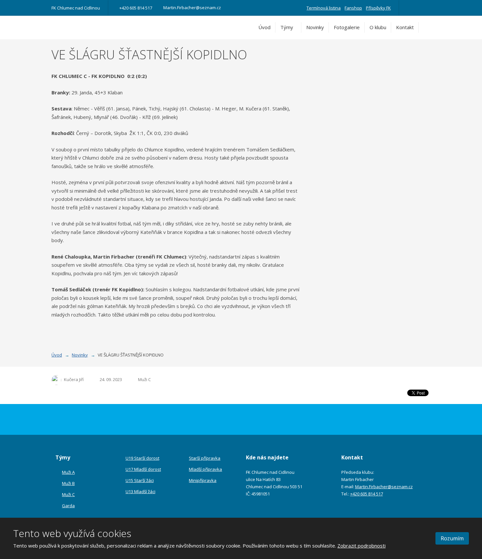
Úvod (264, 27)
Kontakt (405, 27)
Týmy (286, 27)
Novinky (315, 27)
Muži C (144, 379)
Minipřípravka (202, 480)
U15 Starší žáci (140, 480)
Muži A (68, 472)
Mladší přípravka (205, 469)
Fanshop (353, 8)
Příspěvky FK (378, 8)
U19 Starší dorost (142, 458)
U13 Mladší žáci (140, 491)
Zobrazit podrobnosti (361, 545)
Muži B (68, 483)
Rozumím (452, 538)
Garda (68, 506)
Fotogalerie (347, 27)
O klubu (378, 27)
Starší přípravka (204, 458)
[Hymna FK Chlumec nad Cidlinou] (418, 8)
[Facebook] (409, 8)
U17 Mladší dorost (143, 469)
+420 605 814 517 (366, 494)
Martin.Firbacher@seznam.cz (384, 487)
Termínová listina (324, 8)
